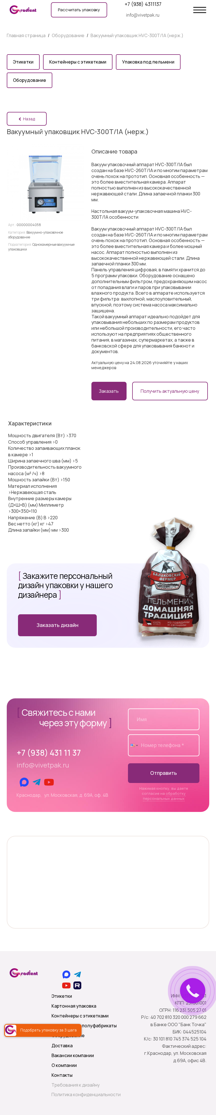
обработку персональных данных (164, 796)
